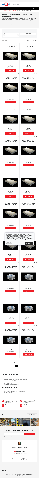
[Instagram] (24, 459)
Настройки (9, 242)
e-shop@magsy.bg (20, 451)
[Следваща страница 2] (19, 366)
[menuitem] (7, 8)
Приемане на (28, 243)
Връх (20, 370)
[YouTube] (26, 459)
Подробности (10, 70)
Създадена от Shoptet (20, 475)
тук (17, 240)
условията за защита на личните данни (25, 436)
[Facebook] (22, 459)
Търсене (26, 4)
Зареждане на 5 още (20, 362)
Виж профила (31, 414)
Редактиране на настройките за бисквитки (28, 474)
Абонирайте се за (29, 434)
